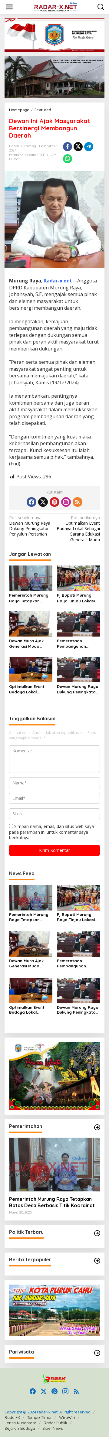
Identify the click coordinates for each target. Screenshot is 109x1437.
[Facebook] (31, 502)
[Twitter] (43, 502)
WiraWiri (67, 1417)
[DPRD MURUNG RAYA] (55, 6)
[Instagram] (66, 502)
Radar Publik (55, 1422)
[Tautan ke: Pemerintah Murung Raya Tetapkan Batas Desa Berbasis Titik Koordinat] (54, 1164)
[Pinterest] (54, 502)
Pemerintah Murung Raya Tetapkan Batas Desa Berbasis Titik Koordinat (30, 598)
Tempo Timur (39, 1417)
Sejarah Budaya (20, 1428)
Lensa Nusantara (20, 1422)
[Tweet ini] (78, 146)
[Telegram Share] (88, 146)
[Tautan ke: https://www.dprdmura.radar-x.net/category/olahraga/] (97, 1353)
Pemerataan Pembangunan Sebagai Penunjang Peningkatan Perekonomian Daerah (76, 643)
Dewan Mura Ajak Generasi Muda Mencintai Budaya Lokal (27, 643)
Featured (16, 155)
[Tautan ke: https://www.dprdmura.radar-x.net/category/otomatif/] (97, 1127)
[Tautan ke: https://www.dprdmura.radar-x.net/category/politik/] (97, 1233)
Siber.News (52, 1428)
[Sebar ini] (67, 146)
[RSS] (77, 502)
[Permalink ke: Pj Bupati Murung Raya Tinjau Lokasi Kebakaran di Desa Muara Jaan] (78, 578)
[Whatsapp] (67, 158)
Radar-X (12, 1417)
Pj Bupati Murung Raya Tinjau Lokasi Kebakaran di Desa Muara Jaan (76, 598)
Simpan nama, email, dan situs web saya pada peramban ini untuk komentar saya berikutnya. (51, 831)
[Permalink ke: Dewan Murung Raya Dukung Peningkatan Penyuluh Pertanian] (78, 669)
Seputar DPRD (36, 155)
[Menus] (9, 7)
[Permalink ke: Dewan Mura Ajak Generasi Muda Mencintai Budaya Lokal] (30, 623)
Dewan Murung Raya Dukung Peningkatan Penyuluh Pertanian (29, 526)
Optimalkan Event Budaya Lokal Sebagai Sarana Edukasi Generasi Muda (78, 529)
